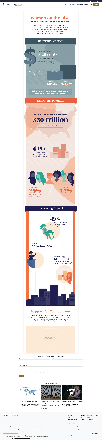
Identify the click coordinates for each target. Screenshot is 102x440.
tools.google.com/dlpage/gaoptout (42, 436)
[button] (66, 4)
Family (82, 417)
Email (53, 358)
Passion (82, 419)
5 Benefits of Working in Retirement (72, 401)
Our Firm (69, 417)
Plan (82, 421)
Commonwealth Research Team (73, 421)
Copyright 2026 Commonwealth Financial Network (21, 438)
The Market (89, 421)
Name (20, 358)
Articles (88, 417)
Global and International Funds (28, 401)
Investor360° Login (95, 1)
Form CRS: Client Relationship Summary (10, 433)
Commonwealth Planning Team (73, 419)
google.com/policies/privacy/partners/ (9, 436)
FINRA (36, 429)
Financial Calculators (90, 419)
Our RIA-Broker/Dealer (72, 423)
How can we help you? (23, 365)
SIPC (38, 429)
